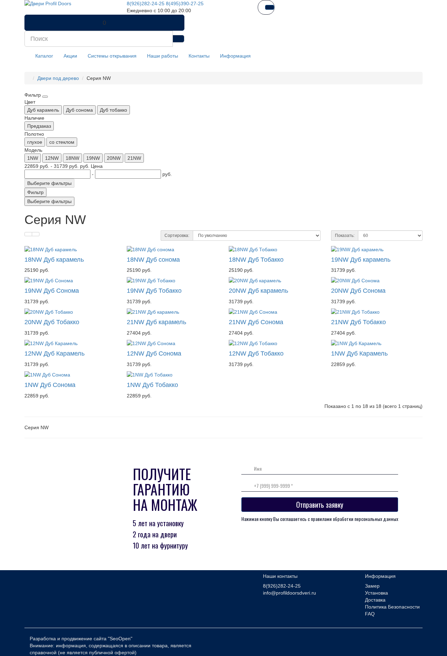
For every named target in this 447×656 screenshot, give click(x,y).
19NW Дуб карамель (360, 259)
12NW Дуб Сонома (154, 353)
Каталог (44, 56)
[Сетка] (35, 234)
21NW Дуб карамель (156, 322)
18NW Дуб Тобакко (256, 259)
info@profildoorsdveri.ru (289, 593)
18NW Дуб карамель (54, 259)
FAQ (370, 614)
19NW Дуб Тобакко (154, 290)
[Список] (28, 234)
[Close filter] (45, 97)
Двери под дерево (58, 78)
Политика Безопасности (392, 607)
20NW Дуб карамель (258, 290)
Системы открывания (112, 56)
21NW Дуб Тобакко (358, 322)
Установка (376, 593)
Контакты (199, 56)
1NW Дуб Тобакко (152, 384)
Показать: (344, 235)
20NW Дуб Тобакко (51, 322)
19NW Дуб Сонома (51, 290)
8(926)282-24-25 (145, 3)
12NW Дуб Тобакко (256, 353)
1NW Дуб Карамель (359, 353)
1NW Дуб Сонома (49, 384)
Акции (70, 56)
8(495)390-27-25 (185, 3)
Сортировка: (176, 235)
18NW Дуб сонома (153, 259)
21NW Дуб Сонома (256, 322)
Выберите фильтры (49, 183)
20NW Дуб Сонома (358, 290)
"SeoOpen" (120, 638)
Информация (235, 56)
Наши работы (162, 56)
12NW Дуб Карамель (54, 353)
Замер (372, 586)
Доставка (375, 600)
